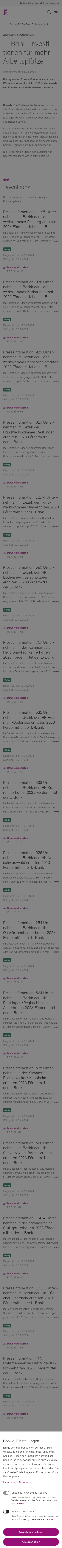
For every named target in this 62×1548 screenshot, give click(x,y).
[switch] (6, 1511)
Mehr (20, 1503)
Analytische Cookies (23, 1511)
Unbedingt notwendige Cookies (29, 1492)
